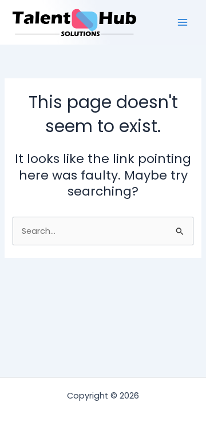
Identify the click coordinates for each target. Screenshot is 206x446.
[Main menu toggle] (183, 22)
